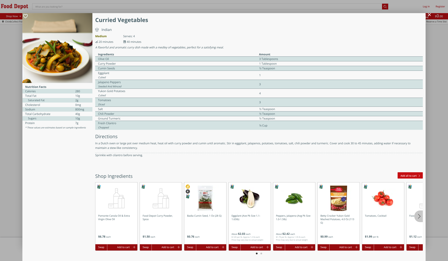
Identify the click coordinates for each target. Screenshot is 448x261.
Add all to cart (409, 175)
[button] (116, 213)
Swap (101, 247)
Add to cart (123, 247)
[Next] (418, 216)
